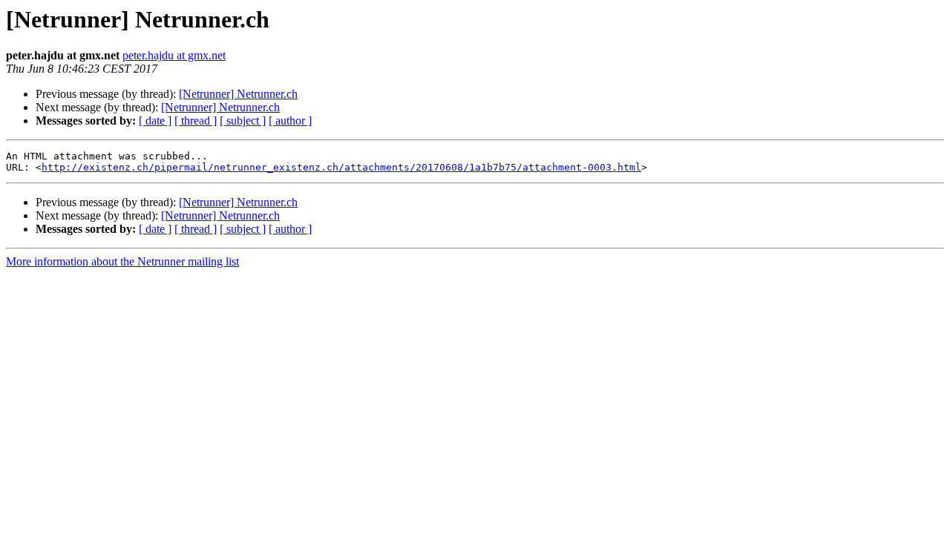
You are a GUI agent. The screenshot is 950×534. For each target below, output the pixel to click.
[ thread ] (195, 120)
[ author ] (290, 120)
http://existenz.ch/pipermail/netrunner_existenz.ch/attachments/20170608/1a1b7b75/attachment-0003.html (341, 167)
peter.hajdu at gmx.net (174, 55)
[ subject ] (243, 120)
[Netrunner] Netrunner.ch (238, 94)
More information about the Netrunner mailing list (122, 261)
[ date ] (155, 120)
